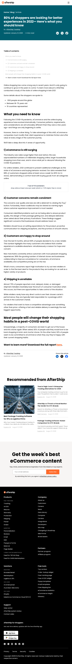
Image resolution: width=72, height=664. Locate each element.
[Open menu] (68, 2)
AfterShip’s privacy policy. (48, 476)
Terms (14, 651)
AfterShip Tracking (13, 29)
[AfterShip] (8, 2)
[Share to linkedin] (57, 33)
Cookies (32, 651)
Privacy (6, 651)
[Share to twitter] (62, 33)
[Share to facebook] (66, 33)
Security (23, 651)
